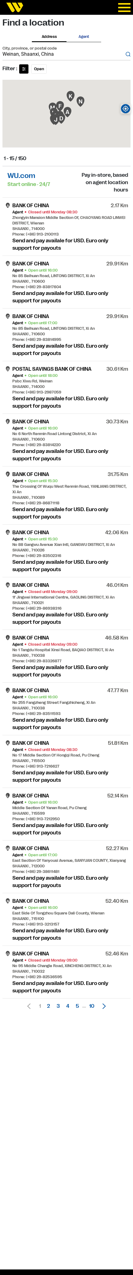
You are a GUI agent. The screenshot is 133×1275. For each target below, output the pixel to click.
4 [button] (67, 1006)
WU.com (21, 176)
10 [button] (91, 1006)
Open (39, 69)
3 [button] (58, 1006)
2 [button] (48, 1006)
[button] (102, 1006)
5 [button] (77, 1006)
